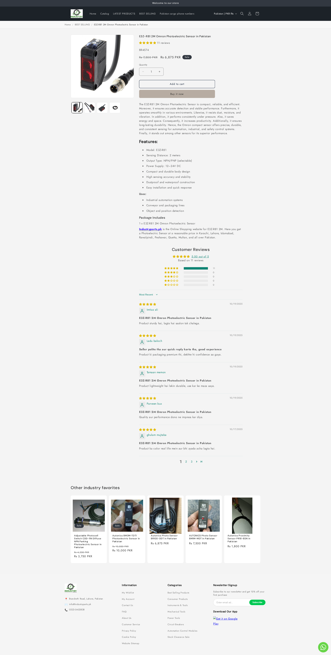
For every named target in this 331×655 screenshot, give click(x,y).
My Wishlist (128, 592)
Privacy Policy (129, 630)
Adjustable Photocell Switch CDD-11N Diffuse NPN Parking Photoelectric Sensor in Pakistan (88, 541)
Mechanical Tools (176, 611)
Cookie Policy (129, 637)
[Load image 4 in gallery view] (114, 107)
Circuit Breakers (176, 624)
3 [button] (192, 462)
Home (68, 24)
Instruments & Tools (178, 605)
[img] (147, 304)
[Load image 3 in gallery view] (102, 107)
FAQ (124, 611)
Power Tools (174, 618)
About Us (126, 618)
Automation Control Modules (182, 630)
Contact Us (127, 605)
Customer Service (131, 624)
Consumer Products (178, 599)
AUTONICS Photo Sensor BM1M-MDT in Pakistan (203, 537)
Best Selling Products (178, 592)
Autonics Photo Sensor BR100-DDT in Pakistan (164, 537)
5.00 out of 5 (200, 257)
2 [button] (186, 462)
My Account (128, 599)
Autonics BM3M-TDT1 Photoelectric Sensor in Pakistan (126, 538)
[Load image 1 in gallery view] (77, 107)
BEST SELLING (82, 24)
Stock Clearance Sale (178, 637)
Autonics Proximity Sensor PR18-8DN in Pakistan (239, 538)
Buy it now (177, 94)
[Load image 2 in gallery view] (89, 107)
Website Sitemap (130, 643)
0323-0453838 (77, 609)
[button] (242, 13)
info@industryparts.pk (80, 604)
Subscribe (257, 602)
